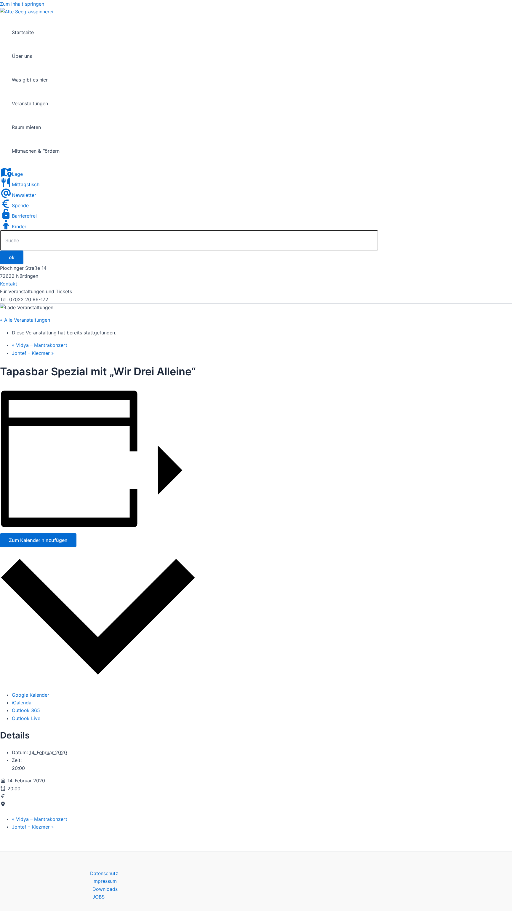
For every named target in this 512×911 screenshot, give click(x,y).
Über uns (22, 56)
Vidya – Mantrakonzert (39, 345)
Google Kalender (30, 695)
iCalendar (22, 703)
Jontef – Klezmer (33, 353)
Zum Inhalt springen (22, 4)
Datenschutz (104, 873)
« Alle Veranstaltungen (25, 320)
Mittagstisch (25, 184)
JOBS (98, 897)
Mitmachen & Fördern (36, 151)
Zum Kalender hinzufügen (38, 540)
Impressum (104, 881)
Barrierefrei (24, 216)
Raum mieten (26, 127)
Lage (17, 174)
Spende (20, 205)
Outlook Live (26, 718)
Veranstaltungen (30, 103)
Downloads (105, 889)
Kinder (19, 226)
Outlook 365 (26, 710)
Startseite (23, 32)
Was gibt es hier (30, 80)
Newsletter (24, 195)
